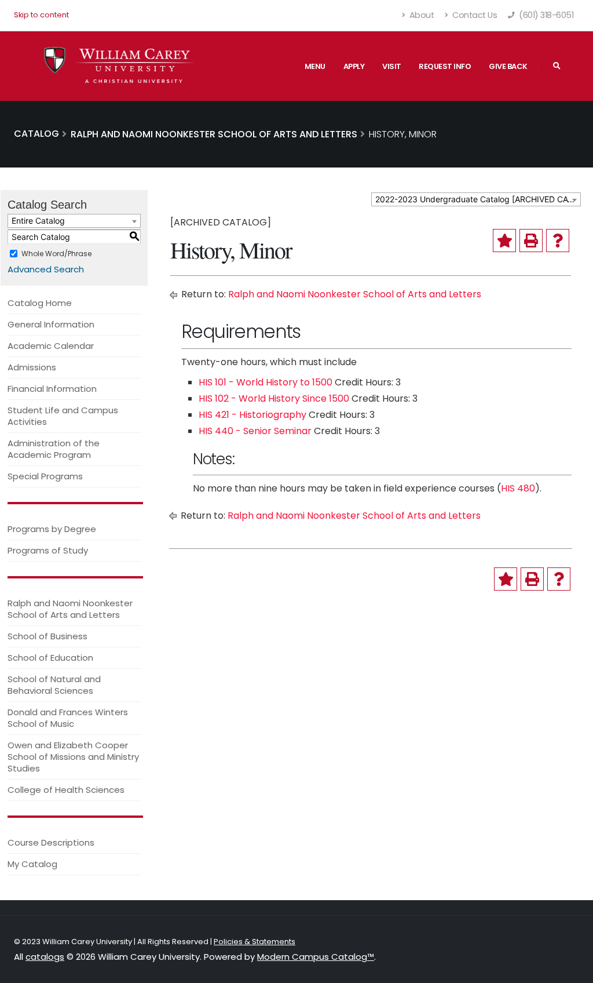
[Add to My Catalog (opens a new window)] (504, 240)
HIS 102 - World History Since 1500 (274, 398)
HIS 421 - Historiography (252, 414)
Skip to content (41, 15)
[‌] (557, 66)
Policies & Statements (254, 941)
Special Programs (45, 476)
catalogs (44, 957)
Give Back (508, 66)
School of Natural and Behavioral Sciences (54, 685)
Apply (354, 66)
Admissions (32, 367)
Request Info (445, 66)
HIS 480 (518, 488)
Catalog (36, 133)
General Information (51, 324)
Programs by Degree (52, 529)
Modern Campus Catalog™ (315, 957)
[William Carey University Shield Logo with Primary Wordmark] (119, 66)
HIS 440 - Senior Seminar (255, 431)
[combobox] (476, 199)
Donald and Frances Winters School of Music (68, 718)
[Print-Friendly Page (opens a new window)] (531, 240)
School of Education (50, 657)
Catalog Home (40, 303)
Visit (391, 66)
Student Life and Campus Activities (63, 416)
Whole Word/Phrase (56, 254)
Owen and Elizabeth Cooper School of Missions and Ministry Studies (73, 756)
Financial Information (52, 389)
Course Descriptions (51, 842)
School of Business (47, 636)
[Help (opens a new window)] (557, 240)
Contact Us (474, 15)
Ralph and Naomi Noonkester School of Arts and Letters (70, 609)
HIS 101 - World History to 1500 (265, 382)
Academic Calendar (51, 346)
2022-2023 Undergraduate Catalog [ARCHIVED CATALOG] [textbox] (477, 199)
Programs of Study (48, 550)
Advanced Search (46, 269)
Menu (315, 66)
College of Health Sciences (66, 790)
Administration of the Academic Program (54, 449)
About (420, 15)
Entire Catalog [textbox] (38, 220)
